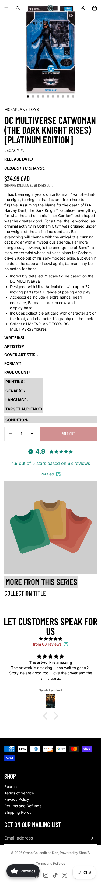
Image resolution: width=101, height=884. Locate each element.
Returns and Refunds (22, 805)
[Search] (18, 8)
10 (73, 96)
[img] (50, 639)
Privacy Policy (16, 799)
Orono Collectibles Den (40, 853)
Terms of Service (19, 793)
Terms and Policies (50, 863)
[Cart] (94, 8)
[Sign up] (91, 838)
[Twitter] (64, 875)
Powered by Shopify (75, 853)
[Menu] (6, 8)
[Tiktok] (55, 875)
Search (10, 786)
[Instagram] (46, 875)
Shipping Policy (18, 812)
